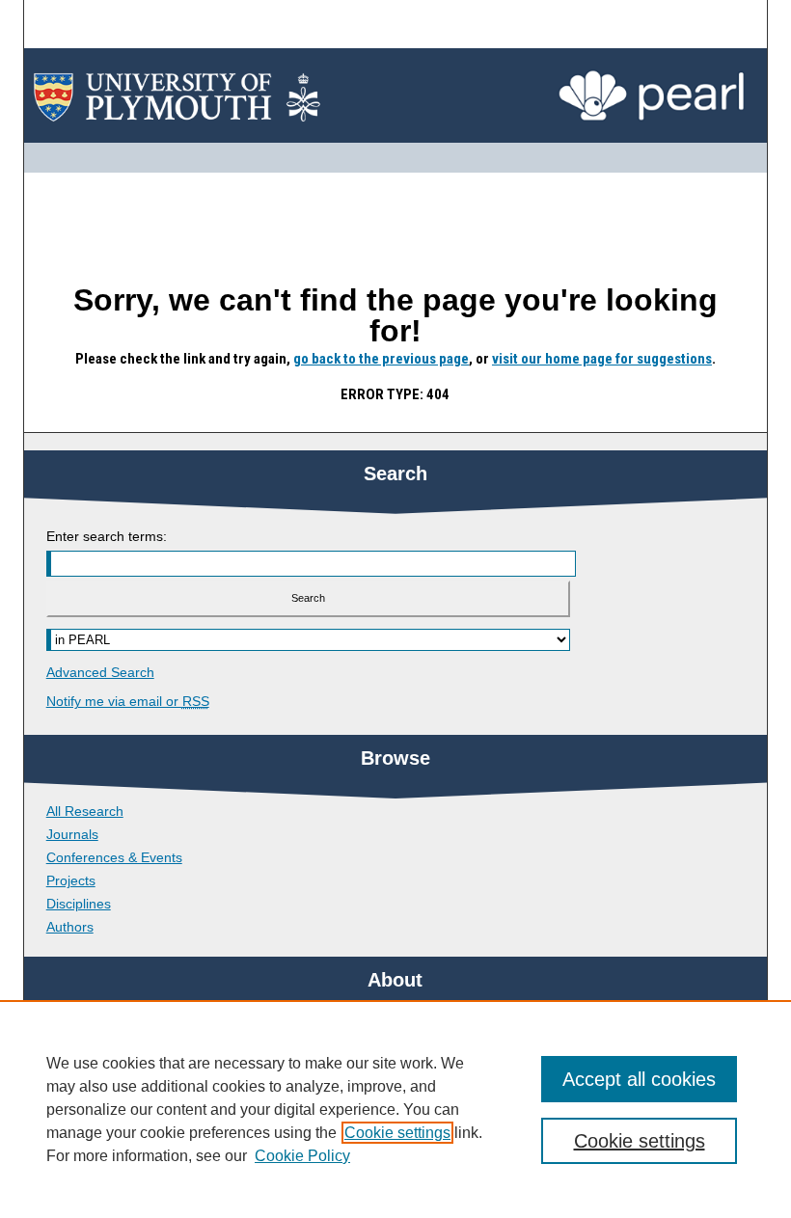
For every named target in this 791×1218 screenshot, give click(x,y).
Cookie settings (397, 1132)
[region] (395, 1109)
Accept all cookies (639, 1079)
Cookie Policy (302, 1156)
